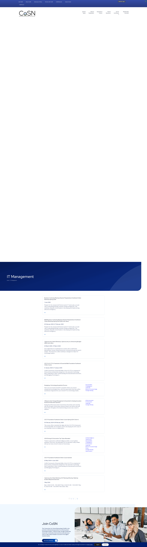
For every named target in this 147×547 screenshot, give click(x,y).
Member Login (122, 1)
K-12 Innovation (89, 401)
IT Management (89, 386)
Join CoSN (20, 1)
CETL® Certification (116, 13)
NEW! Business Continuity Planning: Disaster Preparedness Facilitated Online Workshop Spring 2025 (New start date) (62, 320)
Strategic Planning (89, 390)
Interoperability (89, 384)
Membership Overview (126, 12)
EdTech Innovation (90, 400)
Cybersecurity (89, 439)
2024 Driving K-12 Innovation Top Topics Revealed (57, 438)
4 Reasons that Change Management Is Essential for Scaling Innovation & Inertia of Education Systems (62, 401)
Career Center (68, 1)
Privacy (87, 448)
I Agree (97, 544)
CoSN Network (59, 1)
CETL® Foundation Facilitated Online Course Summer (58, 457)
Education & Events (99, 12)
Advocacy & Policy (38, 1)
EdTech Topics (84, 12)
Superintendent (89, 451)
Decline (105, 544)
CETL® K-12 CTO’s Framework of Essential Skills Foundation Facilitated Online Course (62, 364)
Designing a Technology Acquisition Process (55, 385)
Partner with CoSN (49, 1)
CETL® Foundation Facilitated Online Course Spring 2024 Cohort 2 (61, 419)
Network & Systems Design (91, 389)
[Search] (128, 2)
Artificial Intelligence (90, 438)
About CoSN (28, 1)
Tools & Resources (108, 12)
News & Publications (91, 12)
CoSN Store (21, 4)
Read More (44, 313)
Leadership (88, 387)
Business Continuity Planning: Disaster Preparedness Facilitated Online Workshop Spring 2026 (62, 298)
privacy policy (90, 544)
